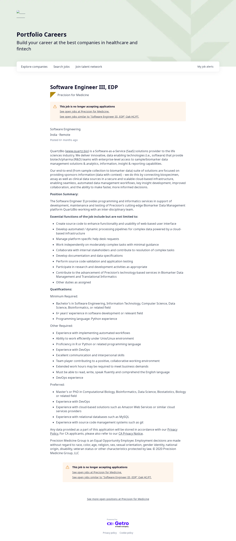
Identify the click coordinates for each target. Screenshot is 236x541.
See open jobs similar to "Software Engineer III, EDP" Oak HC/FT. (99, 116)
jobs (61, 67)
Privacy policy (110, 532)
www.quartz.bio (77, 151)
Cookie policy (126, 532)
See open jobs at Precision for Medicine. (84, 111)
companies (34, 67)
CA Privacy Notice (131, 434)
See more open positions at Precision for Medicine (118, 499)
